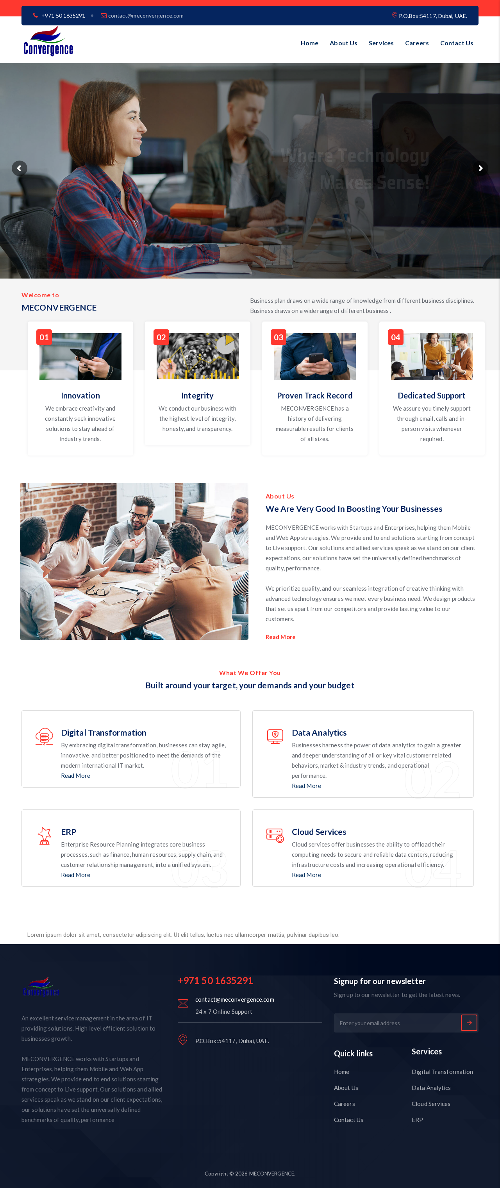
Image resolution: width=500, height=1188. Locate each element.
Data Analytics (431, 1087)
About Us (343, 42)
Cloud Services (431, 1103)
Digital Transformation (442, 1071)
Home (309, 42)
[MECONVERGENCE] (48, 42)
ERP (417, 1119)
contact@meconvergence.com (146, 15)
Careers (417, 42)
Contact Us (456, 42)
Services (381, 42)
